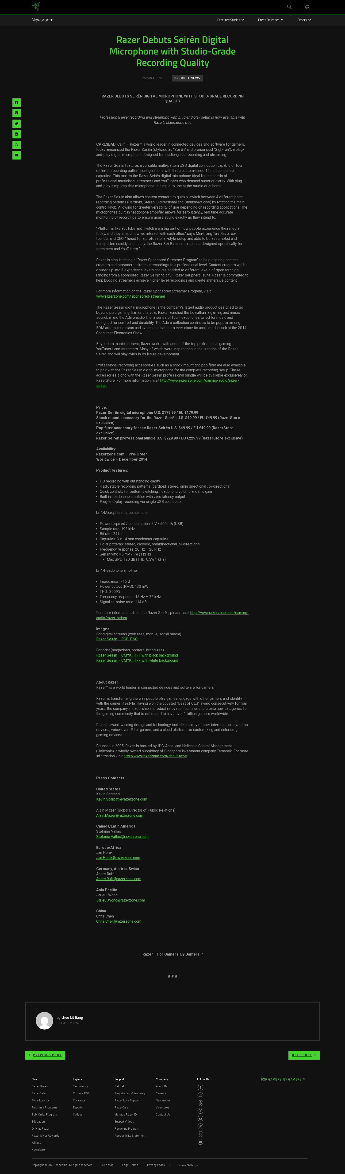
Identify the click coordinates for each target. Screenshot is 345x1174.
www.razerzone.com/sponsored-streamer (130, 296)
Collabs (78, 1114)
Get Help (120, 1086)
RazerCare (121, 1107)
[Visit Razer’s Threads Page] (200, 1103)
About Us (162, 1086)
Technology (80, 1086)
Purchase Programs (45, 1107)
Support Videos (124, 1121)
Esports (78, 1107)
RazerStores (40, 1086)
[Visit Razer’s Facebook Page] (200, 1087)
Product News (187, 78)
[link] (36, 7)
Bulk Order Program (44, 1114)
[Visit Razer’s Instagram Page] (200, 1095)
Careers (161, 1093)
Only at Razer (40, 1128)
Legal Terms (130, 1165)
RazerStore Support (127, 1100)
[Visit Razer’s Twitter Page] (200, 1111)
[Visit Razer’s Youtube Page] (200, 1118)
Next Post (302, 1055)
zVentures (162, 1107)
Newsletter (39, 1149)
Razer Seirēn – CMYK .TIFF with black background (137, 655)
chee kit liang (72, 1018)
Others (302, 20)
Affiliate (36, 1142)
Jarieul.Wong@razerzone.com (120, 900)
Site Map (107, 1165)
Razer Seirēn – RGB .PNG (117, 639)
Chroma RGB (81, 1093)
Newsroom (43, 20)
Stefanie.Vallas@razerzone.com (122, 836)
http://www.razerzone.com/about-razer (155, 756)
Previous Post (47, 1055)
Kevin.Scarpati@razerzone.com (121, 799)
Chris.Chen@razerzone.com (118, 921)
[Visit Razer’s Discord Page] (200, 1142)
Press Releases (269, 20)
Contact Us (163, 1114)
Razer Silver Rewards (45, 1135)
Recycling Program (127, 1128)
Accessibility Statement (130, 1135)
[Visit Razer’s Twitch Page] (200, 1134)
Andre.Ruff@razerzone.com (118, 879)
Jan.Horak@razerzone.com (118, 857)
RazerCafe (39, 1093)
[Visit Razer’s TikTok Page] (200, 1126)
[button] (35, 1080)
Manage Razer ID (126, 1114)
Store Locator (40, 1100)
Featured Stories (228, 20)
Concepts (79, 1100)
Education (38, 1121)
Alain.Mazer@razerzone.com (119, 815)
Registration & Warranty (130, 1093)
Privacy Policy (156, 1165)
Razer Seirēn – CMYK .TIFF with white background (137, 660)
